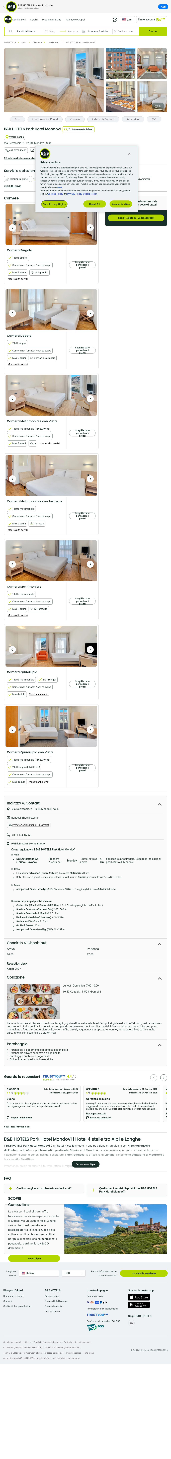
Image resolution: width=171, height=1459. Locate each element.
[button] (96, 31)
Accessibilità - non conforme (66, 1358)
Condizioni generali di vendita (47, 1342)
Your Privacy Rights (54, 204)
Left (12, 227)
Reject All (94, 203)
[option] (51, 224)
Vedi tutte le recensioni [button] (17, 1126)
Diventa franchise (54, 1306)
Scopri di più (34, 1258)
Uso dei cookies (73, 1353)
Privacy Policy (74, 193)
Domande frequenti (13, 1296)
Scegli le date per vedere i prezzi (136, 218)
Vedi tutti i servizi (12, 186)
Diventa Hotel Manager (57, 1301)
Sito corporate (52, 1296)
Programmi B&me (51, 19)
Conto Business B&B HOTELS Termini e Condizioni (26, 1358)
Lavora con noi (52, 1311)
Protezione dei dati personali (77, 1342)
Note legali (89, 1353)
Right (90, 227)
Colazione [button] (16, 977)
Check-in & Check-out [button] (27, 942)
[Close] (129, 154)
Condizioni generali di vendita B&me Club (22, 1347)
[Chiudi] (4, 7)
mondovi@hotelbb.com (24, 817)
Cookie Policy (90, 193)
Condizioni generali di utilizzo (17, 1342)
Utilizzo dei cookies (54, 1353)
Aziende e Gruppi (75, 19)
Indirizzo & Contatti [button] (23, 803)
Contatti (7, 1301)
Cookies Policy (55, 193)
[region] (86, 179)
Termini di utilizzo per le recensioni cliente (22, 1353)
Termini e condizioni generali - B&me (62, 1347)
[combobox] (26, 31)
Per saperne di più (96, 1113)
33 (159, 106)
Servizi (34, 19)
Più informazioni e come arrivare (20, 158)
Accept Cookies (121, 203)
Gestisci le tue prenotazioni (17, 1306)
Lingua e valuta (11, 1273)
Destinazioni (19, 19)
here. (60, 187)
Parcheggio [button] (17, 1043)
